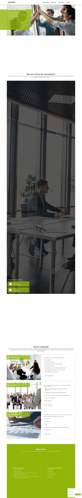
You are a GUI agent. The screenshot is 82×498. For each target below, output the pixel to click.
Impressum (72, 496)
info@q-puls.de (16, 290)
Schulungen (14, 385)
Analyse (72, 492)
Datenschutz (76, 496)
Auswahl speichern (71, 494)
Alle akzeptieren (78, 494)
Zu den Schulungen (48, 405)
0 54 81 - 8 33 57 (17, 284)
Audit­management (15, 414)
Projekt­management (15, 357)
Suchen (72, 2)
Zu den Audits (47, 434)
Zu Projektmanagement (49, 375)
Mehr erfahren (11, 18)
